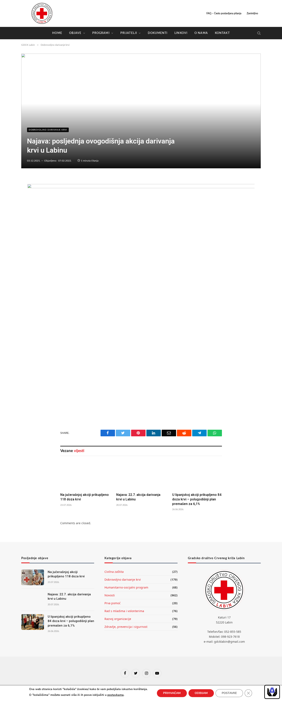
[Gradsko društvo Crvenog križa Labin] (42, 13)
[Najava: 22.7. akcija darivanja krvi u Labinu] (141, 475)
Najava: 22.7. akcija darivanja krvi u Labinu (138, 497)
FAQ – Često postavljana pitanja (223, 13)
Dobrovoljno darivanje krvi (48, 130)
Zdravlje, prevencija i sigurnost (125, 627)
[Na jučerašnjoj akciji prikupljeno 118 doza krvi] (85, 475)
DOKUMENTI (157, 33)
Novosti (109, 595)
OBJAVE (75, 33)
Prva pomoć (112, 603)
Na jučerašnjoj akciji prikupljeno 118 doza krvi (84, 497)
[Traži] (258, 33)
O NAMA (201, 33)
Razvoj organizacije (117, 619)
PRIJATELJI (128, 33)
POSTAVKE (229, 693)
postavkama (115, 695)
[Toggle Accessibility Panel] (272, 692)
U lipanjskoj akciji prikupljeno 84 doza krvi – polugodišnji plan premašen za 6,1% (196, 499)
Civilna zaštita (114, 572)
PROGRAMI (101, 33)
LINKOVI (180, 33)
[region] (272, 692)
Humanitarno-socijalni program (126, 587)
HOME (57, 33)
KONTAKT (222, 33)
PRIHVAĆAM (172, 693)
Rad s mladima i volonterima (124, 611)
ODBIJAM (201, 693)
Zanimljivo (252, 13)
